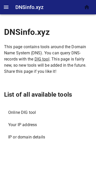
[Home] (87, 7)
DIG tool (42, 59)
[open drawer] (6, 7)
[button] (48, 112)
